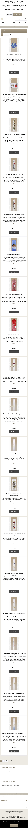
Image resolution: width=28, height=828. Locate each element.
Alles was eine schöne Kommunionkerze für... (14, 374)
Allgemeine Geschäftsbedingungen (9, 817)
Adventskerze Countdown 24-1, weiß (14, 214)
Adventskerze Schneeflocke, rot (14, 294)
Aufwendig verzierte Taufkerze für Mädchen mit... (14, 614)
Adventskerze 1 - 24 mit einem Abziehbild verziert (14, 135)
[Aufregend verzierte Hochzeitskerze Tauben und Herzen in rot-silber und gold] (14, 524)
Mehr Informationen (19, 10)
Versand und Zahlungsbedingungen (14, 815)
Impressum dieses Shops (21, 817)
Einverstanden (17, 14)
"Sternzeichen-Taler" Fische (14, 54)
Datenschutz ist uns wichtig (14, 816)
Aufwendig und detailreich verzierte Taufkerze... (14, 574)
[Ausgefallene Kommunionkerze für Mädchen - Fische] (14, 643)
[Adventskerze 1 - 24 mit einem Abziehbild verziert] (14, 125)
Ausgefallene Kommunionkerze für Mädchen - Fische (14, 654)
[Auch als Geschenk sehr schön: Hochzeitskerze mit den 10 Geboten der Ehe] (14, 484)
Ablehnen (9, 14)
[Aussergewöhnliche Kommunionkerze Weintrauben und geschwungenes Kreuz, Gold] (14, 683)
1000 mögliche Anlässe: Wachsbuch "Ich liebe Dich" (14, 95)
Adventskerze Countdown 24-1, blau (14, 174)
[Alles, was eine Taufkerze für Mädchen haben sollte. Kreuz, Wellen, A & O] (14, 444)
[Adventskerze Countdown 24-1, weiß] (14, 204)
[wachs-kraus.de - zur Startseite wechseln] (7, 19)
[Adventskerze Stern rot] (14, 324)
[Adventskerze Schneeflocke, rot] (14, 284)
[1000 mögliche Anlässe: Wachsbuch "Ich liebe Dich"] (14, 85)
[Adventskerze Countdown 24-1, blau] (14, 164)
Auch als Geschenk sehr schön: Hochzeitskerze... (14, 494)
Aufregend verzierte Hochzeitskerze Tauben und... (14, 534)
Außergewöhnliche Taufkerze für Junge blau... (14, 733)
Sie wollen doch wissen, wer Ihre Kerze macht (14, 811)
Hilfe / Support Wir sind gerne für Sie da (14, 812)
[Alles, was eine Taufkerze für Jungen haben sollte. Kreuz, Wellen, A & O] (14, 404)
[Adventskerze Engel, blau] (14, 244)
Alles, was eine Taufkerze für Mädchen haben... (14, 454)
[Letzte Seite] (7, 34)
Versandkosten (21, 820)
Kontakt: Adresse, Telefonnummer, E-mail (14, 813)
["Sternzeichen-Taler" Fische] (14, 45)
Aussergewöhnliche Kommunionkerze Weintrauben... (14, 694)
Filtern (5, 31)
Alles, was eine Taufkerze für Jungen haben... (14, 414)
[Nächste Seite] (5, 34)
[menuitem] (3, 23)
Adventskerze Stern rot (14, 334)
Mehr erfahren (21, 823)
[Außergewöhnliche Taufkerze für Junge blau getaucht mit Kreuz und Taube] (14, 723)
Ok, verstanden (14, 826)
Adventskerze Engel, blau (14, 254)
